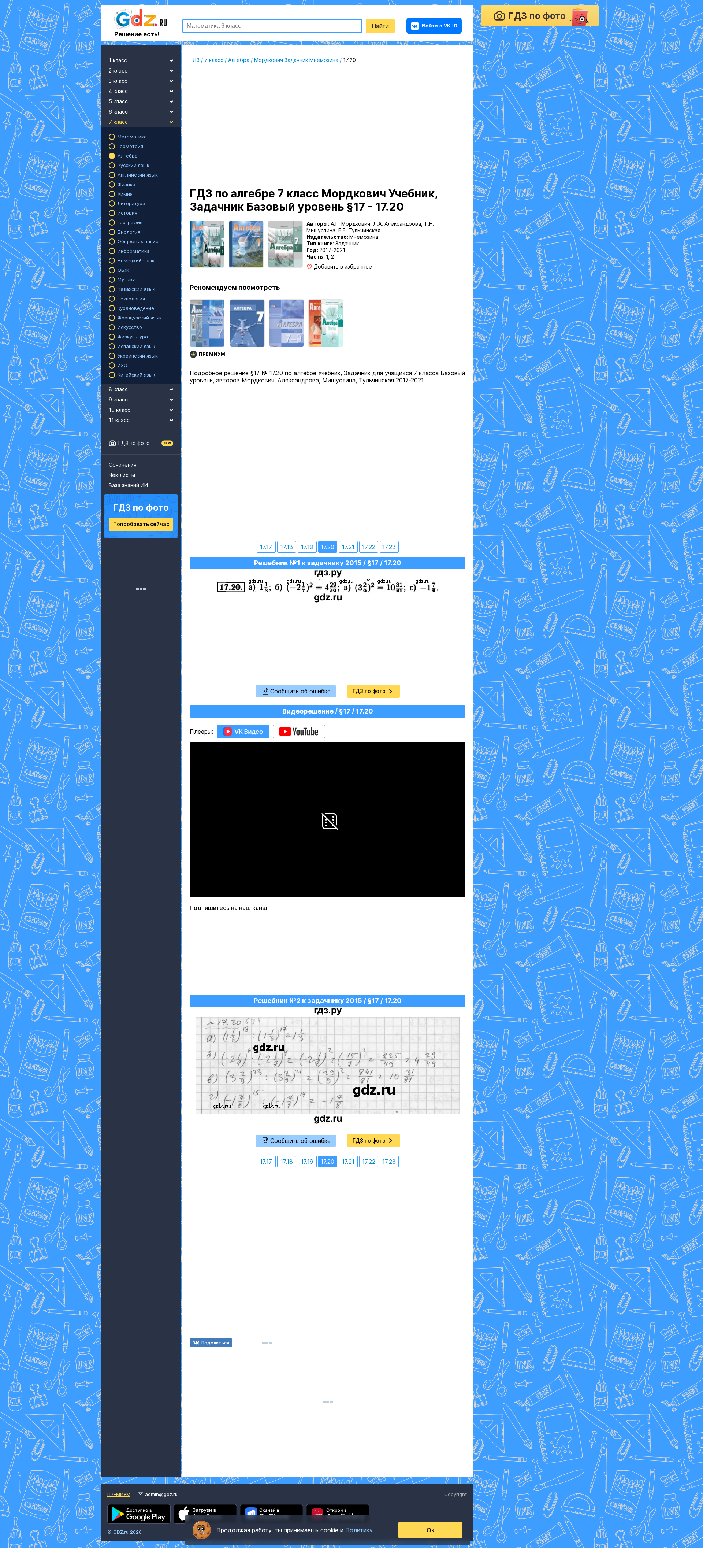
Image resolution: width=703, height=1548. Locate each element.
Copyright (455, 1494)
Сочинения (123, 465)
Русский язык (133, 165)
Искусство (130, 327)
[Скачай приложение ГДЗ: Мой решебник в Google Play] (139, 1514)
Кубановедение (136, 308)
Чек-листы (122, 475)
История (127, 213)
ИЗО (122, 365)
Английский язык (138, 175)
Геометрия (130, 146)
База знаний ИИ (128, 485)
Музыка (127, 279)
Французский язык (140, 318)
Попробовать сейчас (141, 524)
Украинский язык (138, 356)
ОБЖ (123, 270)
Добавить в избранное (343, 267)
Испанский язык (136, 346)
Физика (126, 184)
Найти (380, 26)
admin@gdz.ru (161, 1494)
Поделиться (215, 1342)
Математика (132, 137)
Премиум (118, 1494)
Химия (125, 194)
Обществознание (138, 241)
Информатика (134, 251)
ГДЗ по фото (134, 443)
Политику (359, 1530)
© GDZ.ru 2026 (124, 1532)
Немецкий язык (136, 260)
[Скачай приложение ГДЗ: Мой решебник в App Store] (205, 1514)
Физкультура (133, 337)
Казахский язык (136, 289)
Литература (131, 203)
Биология (129, 232)
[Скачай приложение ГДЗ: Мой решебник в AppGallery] (337, 1514)
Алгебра (128, 156)
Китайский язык (136, 375)
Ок (431, 1530)
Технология (131, 298)
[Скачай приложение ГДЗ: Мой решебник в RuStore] (271, 1514)
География (130, 222)
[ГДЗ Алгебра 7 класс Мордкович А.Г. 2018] (247, 329)
